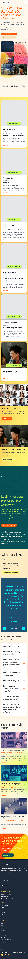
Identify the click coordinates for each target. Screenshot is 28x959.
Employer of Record (6, 894)
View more (5, 145)
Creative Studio (4, 883)
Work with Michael (13, 317)
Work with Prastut (13, 266)
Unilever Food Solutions (6, 939)
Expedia (3, 930)
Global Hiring (4, 891)
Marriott (3, 932)
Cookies (11, 950)
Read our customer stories (10, 572)
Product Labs (4, 885)
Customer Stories (5, 905)
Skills (2, 887)
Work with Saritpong (12, 365)
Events (2, 907)
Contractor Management (7, 899)
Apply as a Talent (8, 459)
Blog (2, 910)
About (2, 917)
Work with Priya (13, 219)
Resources (3, 912)
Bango (2, 928)
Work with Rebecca (13, 172)
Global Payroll (4, 896)
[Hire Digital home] (6, 2)
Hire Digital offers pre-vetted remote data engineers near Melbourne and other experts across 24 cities (13, 541)
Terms (2, 950)
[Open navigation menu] (25, 2)
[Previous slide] (4, 628)
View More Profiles (8, 525)
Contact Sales (7, 418)
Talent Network (4, 880)
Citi (2, 925)
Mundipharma (4, 935)
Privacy (7, 950)
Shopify (3, 937)
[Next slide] (23, 628)
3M (2, 923)
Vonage (3, 942)
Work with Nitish (13, 123)
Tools (2, 914)
